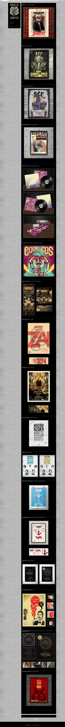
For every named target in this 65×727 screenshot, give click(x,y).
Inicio (39, 716)
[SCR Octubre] (39, 79)
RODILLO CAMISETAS (13, 26)
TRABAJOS (11, 23)
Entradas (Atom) (40, 719)
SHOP (11, 25)
